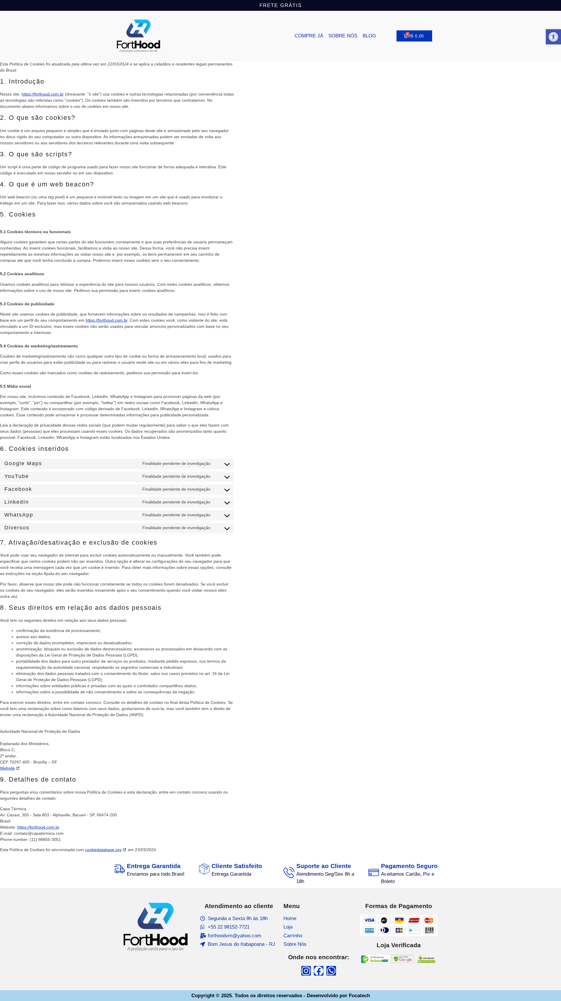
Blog (369, 36)
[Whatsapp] (331, 971)
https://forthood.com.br (43, 94)
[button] (553, 36)
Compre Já (309, 36)
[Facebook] (318, 971)
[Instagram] (306, 971)
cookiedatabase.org (103, 849)
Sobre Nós (342, 36)
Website (7, 768)
